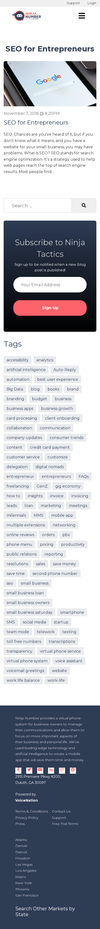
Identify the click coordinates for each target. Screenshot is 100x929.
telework (46, 632)
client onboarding (62, 418)
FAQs (84, 476)
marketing (51, 505)
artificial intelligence (26, 369)
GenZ (42, 486)
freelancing (18, 486)
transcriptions (62, 641)
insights (35, 496)
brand (73, 389)
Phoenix (22, 889)
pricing (46, 544)
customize (58, 457)
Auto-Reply (64, 369)
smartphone (72, 612)
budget (39, 399)
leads (12, 505)
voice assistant (69, 661)
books (53, 389)
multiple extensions (26, 525)
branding (15, 399)
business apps (20, 408)
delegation (17, 466)
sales (40, 564)
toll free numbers (24, 641)
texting (69, 632)
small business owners (28, 602)
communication (55, 428)
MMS (38, 515)
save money (64, 564)
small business (35, 583)
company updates (24, 437)
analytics (44, 360)
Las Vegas (24, 864)
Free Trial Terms (65, 823)
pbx (66, 534)
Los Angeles (25, 870)
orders (48, 534)
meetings (78, 505)
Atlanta (21, 840)
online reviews (20, 534)
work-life (56, 680)
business (63, 399)
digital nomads (49, 466)
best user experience (57, 379)
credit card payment (50, 447)
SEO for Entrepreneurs (36, 122)
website (59, 670)
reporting (53, 554)
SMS (11, 622)
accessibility (18, 360)
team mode (18, 632)
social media (34, 622)
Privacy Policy (26, 817)
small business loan (25, 593)
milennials (16, 515)
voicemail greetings (25, 670)
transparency (19, 651)
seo (10, 583)
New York (23, 883)
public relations (22, 554)
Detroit (21, 852)
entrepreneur (20, 476)
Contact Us (61, 811)
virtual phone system (27, 661)
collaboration (19, 428)
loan (29, 505)
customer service (23, 457)
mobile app (62, 515)
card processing (22, 418)
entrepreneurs (56, 476)
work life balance (23, 680)
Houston (22, 858)
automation (18, 379)
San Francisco (27, 895)
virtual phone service (60, 651)
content (14, 447)
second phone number (55, 573)
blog (35, 389)
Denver (21, 846)
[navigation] (81, 16)
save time (16, 573)
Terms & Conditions (31, 811)
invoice (57, 496)
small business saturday (29, 612)
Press (20, 823)
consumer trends (66, 437)
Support (73, 3)
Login (92, 3)
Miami (20, 877)
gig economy (68, 486)
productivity (73, 544)
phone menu (19, 544)
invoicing (79, 496)
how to (13, 496)
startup (61, 622)
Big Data (15, 389)
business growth (57, 408)
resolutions (17, 564)
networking (64, 525)
